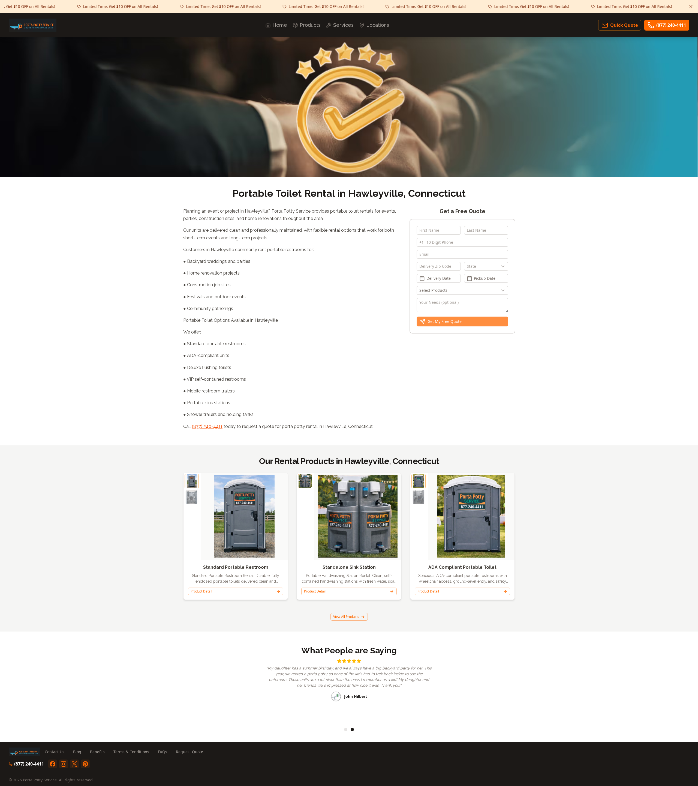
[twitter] (74, 764)
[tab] (345, 729)
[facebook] (52, 764)
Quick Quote (624, 25)
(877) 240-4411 (671, 25)
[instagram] (63, 764)
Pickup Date (484, 278)
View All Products (346, 616)
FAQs (162, 751)
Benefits (97, 751)
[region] (349, 690)
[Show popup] (504, 266)
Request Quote (189, 751)
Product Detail (201, 591)
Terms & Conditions (131, 751)
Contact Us (54, 751)
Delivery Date (438, 278)
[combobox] (486, 266)
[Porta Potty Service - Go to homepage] (32, 25)
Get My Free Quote (445, 321)
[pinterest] (85, 764)
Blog (77, 751)
